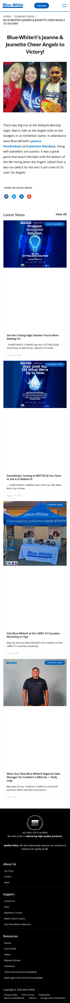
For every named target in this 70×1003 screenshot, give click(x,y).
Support (8, 894)
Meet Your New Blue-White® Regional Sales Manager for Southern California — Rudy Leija (33, 777)
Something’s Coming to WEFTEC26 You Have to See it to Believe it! (34, 477)
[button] (6, 196)
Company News (24, 16)
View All (61, 214)
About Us (9, 864)
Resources (10, 936)
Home (7, 16)
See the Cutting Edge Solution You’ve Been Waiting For (33, 337)
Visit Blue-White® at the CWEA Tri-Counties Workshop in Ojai (33, 635)
